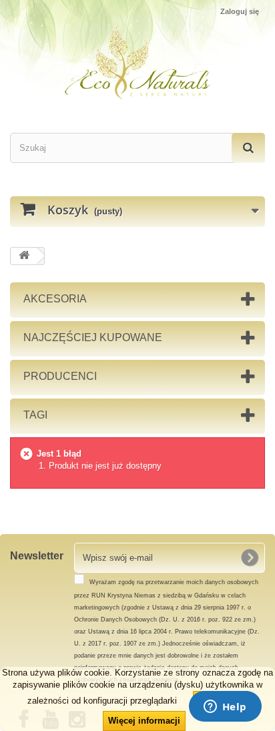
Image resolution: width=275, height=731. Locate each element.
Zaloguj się (239, 11)
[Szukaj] (248, 148)
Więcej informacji (144, 721)
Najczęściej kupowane (92, 337)
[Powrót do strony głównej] (24, 256)
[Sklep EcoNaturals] (137, 62)
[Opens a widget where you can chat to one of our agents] (225, 707)
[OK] (249, 557)
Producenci (60, 376)
